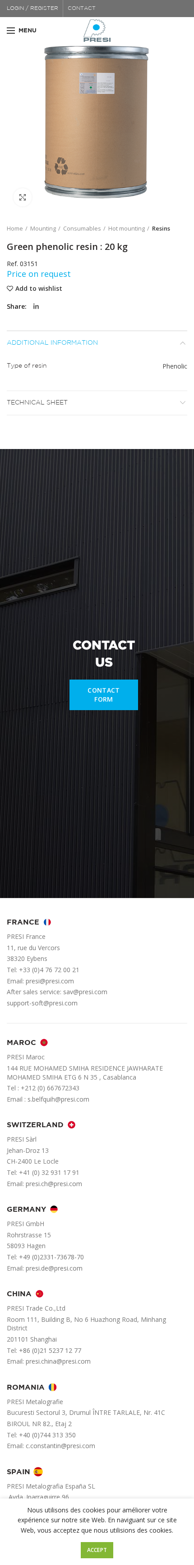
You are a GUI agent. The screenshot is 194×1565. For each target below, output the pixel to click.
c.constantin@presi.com (60, 1445)
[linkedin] (36, 306)
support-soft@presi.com (42, 1003)
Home (15, 228)
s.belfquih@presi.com (58, 1099)
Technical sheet (37, 402)
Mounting (43, 228)
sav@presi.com (85, 991)
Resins (161, 228)
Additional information (52, 343)
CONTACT (82, 8)
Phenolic (174, 366)
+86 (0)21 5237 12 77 (50, 1350)
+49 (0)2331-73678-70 (51, 1257)
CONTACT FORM (104, 694)
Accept (97, 1550)
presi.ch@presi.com (54, 1183)
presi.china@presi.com (58, 1361)
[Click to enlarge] (23, 197)
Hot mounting (126, 228)
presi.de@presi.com (54, 1268)
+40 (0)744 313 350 (47, 1435)
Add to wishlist (38, 288)
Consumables (82, 228)
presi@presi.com (50, 981)
